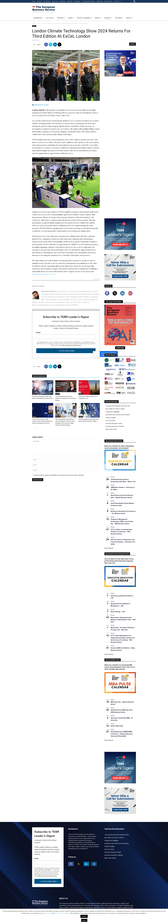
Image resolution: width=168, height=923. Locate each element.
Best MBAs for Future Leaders (115, 409)
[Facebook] (46, 44)
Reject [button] (84, 920)
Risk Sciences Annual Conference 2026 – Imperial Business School (122, 496)
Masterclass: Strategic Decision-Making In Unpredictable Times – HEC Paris (123, 619)
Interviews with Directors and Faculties (118, 415)
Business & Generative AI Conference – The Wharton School (123, 512)
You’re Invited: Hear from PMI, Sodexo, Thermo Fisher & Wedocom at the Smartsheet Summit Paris (42, 421)
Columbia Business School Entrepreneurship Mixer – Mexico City (123, 480)
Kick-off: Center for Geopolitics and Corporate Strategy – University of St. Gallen (123, 542)
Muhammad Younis (41, 105)
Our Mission (62, 1)
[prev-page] (33, 429)
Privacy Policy (47, 913)
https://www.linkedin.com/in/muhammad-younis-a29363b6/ (55, 305)
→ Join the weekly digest (66, 351)
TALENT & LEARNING (84, 18)
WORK (70, 18)
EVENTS (128, 18)
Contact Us (116, 1)
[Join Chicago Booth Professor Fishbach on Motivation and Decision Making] (66, 387)
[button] (134, 1)
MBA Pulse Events (111, 429)
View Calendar (108, 548)
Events (39, 23)
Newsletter (77, 1)
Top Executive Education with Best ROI (118, 406)
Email (38, 332)
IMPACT (97, 18)
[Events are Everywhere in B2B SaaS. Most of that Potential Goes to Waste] (42, 387)
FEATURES (118, 18)
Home (33, 1)
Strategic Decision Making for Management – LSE (120, 605)
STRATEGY (60, 18)
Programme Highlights (113, 412)
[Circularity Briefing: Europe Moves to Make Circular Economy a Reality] (89, 410)
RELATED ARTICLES (39, 376)
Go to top (97, 279)
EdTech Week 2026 (117, 726)
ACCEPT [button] (84, 916)
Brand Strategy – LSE (118, 612)
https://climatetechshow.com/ (43, 274)
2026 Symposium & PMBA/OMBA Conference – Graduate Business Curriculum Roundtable (122, 734)
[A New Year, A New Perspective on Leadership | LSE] (89, 387)
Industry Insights (111, 417)
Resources (55, 1)
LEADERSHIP (37, 18)
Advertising (100, 1)
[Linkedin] (55, 44)
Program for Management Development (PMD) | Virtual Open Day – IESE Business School (122, 521)
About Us (39, 1)
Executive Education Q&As (114, 423)
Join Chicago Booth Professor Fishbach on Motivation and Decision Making (65, 398)
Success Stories (110, 420)
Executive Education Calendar (115, 426)
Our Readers (47, 1)
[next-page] (36, 429)
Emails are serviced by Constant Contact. (71, 345)
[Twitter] (50, 44)
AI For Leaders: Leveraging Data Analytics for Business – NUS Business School (121, 531)
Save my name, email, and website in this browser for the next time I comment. (59, 475)
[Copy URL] (59, 44)
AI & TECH (49, 18)
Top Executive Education (88, 1)
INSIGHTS (107, 18)
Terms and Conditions (62, 913)
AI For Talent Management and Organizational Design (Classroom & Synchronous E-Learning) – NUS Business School (123, 639)
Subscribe (70, 1)
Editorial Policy (108, 1)
